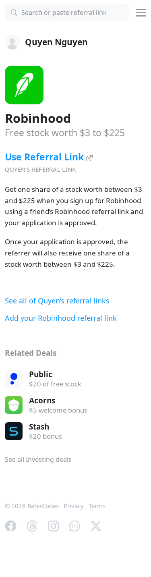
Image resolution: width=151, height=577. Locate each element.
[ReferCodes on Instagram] (53, 525)
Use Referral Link (45, 156)
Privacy (74, 506)
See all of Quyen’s (57, 300)
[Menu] (141, 13)
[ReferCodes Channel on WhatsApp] (75, 525)
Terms (97, 506)
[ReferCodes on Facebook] (11, 525)
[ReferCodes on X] (96, 525)
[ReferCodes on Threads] (32, 525)
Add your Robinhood (61, 318)
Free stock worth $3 (65, 132)
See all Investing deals (38, 459)
